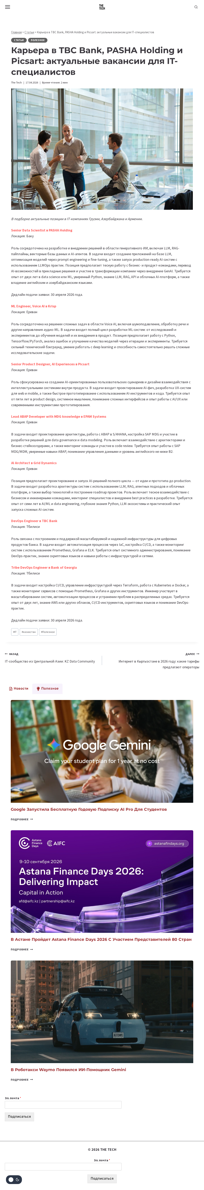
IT (15, 632)
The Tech (16, 82)
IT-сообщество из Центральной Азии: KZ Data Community (50, 658)
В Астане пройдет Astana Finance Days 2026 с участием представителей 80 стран (101, 939)
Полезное (38, 40)
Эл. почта (13, 1098)
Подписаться (19, 1117)
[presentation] (102, 751)
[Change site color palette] (14, 1179)
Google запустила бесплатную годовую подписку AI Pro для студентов (89, 809)
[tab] (18, 689)
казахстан (29, 632)
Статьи (29, 32)
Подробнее (22, 819)
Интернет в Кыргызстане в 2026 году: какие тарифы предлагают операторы (159, 660)
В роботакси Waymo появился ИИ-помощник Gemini (68, 1069)
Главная (16, 32)
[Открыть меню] (7, 7)
